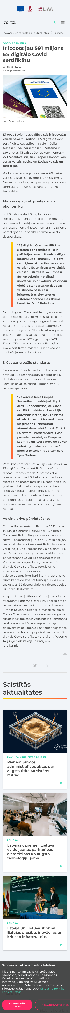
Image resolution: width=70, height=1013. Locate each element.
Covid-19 (8, 43)
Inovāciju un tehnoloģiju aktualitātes (26, 33)
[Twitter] (35, 665)
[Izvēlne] (63, 22)
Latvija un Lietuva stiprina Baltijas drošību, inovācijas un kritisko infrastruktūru (35, 932)
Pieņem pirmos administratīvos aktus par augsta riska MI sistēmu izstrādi (30, 768)
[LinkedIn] (48, 665)
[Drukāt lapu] (65, 654)
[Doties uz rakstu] (61, 783)
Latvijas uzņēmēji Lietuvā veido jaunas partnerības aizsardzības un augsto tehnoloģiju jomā (30, 851)
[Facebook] (22, 665)
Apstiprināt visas (17, 1005)
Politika (21, 43)
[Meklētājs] (54, 22)
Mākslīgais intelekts (20, 757)
